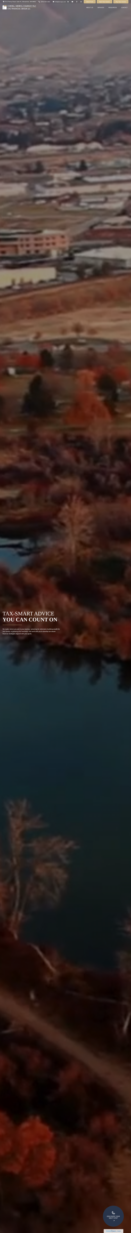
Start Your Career (104, 2)
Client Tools (89, 2)
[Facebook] (76, 1)
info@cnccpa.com (60, 2)
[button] (89, 7)
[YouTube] (72, 1)
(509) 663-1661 (45, 2)
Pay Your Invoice (121, 2)
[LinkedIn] (68, 1)
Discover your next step (113, 1217)
